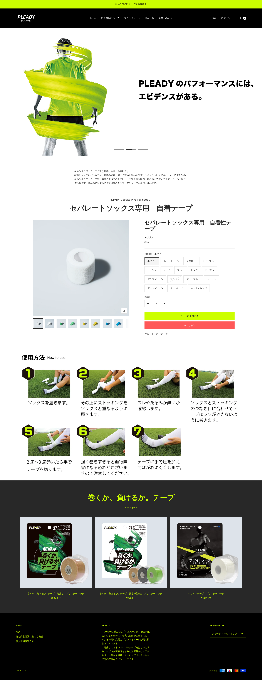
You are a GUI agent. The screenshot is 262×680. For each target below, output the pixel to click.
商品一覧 (149, 18)
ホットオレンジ (199, 288)
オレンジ (151, 270)
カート (240, 18)
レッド (166, 270)
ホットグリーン (171, 261)
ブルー (180, 270)
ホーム (92, 18)
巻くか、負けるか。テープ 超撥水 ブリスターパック (55, 593)
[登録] (242, 634)
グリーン (211, 279)
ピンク (194, 270)
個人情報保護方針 (25, 641)
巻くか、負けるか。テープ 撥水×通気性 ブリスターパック (131, 593)
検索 (214, 18)
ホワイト (151, 261)
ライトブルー (209, 261)
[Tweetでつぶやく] (161, 334)
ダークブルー (193, 279)
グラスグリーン (155, 279)
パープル (209, 270)
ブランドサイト (132, 18)
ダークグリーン (155, 288)
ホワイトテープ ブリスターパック (206, 593)
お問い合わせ (166, 18)
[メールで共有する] (167, 334)
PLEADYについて (110, 18)
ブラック (174, 279)
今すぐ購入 (189, 325)
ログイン (225, 18)
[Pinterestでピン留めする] (157, 334)
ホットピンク (177, 288)
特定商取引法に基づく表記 (29, 636)
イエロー (190, 261)
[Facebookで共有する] (152, 334)
